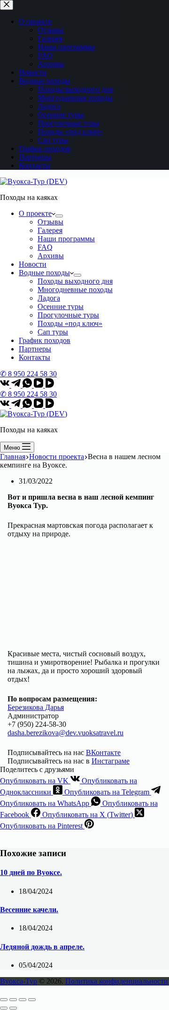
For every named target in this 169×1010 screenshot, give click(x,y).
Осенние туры (61, 306)
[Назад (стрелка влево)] (4, 1008)
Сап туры (53, 332)
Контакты (34, 357)
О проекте (35, 213)
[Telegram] (17, 385)
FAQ (45, 247)
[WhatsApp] (28, 385)
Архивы (51, 256)
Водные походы (44, 273)
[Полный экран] (22, 999)
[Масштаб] (32, 999)
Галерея (50, 230)
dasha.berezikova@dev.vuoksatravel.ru (65, 733)
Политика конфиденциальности (116, 981)
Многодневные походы (75, 290)
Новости (32, 264)
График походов (44, 340)
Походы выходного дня (75, 281)
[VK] (5, 385)
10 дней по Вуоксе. (31, 872)
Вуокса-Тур (18, 981)
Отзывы (50, 222)
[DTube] (49, 385)
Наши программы (66, 239)
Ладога (49, 298)
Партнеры (35, 349)
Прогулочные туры (68, 315)
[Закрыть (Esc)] (4, 999)
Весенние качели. (29, 910)
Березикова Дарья (36, 707)
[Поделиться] (13, 999)
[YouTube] (39, 385)
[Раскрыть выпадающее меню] (59, 216)
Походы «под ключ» (70, 323)
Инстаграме (111, 761)
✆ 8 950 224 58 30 (28, 374)
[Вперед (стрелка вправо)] (13, 1008)
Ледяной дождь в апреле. (42, 947)
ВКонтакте (103, 752)
